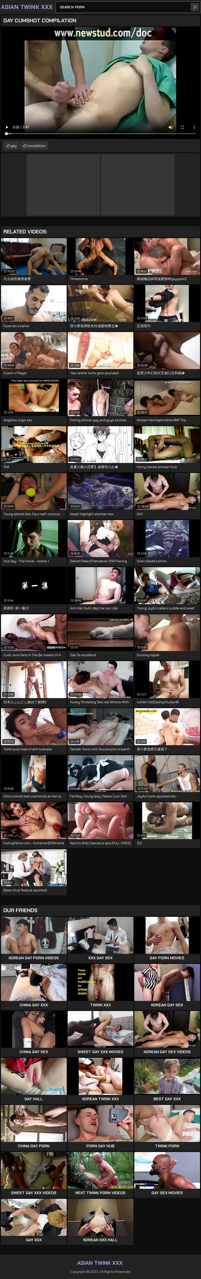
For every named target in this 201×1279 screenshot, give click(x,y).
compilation (36, 145)
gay (13, 145)
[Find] (195, 7)
